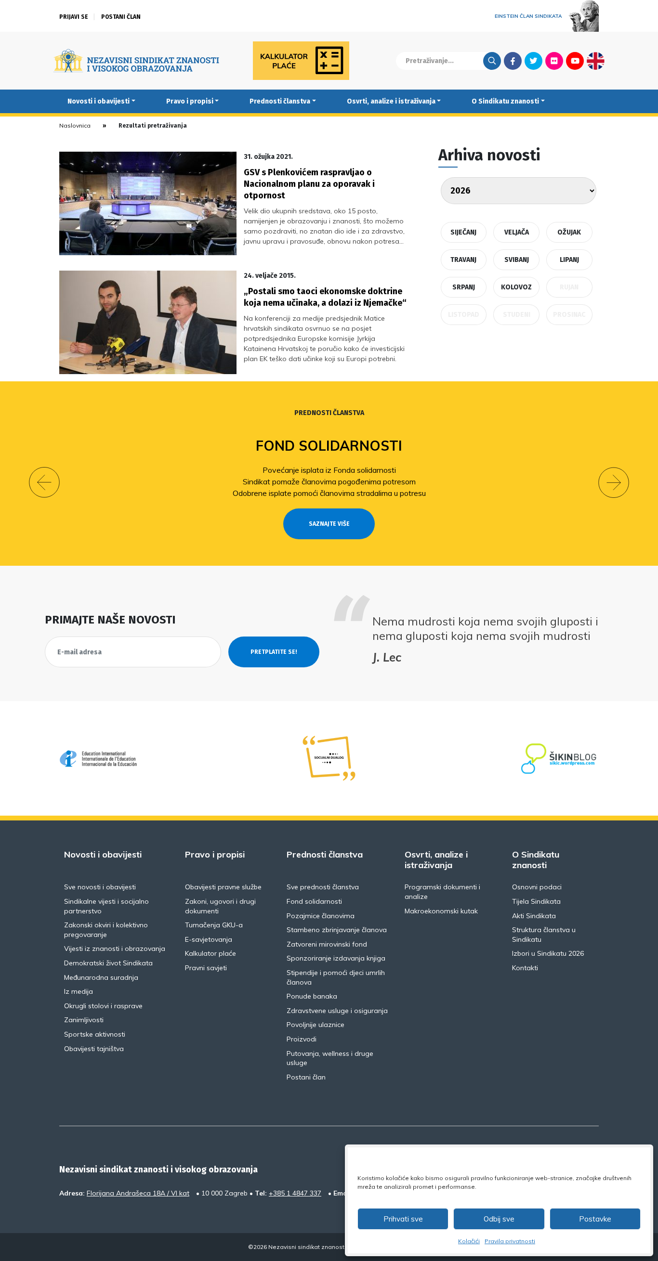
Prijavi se (73, 16)
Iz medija (78, 991)
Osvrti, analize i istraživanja (391, 101)
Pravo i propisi (189, 101)
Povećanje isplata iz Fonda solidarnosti (329, 470)
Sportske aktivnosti (94, 1034)
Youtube (575, 60)
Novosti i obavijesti (98, 101)
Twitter (533, 60)
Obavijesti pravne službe (223, 887)
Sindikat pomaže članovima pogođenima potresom (329, 481)
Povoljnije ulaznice (315, 1024)
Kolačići (469, 1241)
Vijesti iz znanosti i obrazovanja (114, 948)
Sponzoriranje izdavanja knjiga (336, 958)
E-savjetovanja (208, 939)
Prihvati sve (403, 1218)
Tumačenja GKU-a (214, 925)
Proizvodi (301, 1039)
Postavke (595, 1218)
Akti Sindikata (534, 915)
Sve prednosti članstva (323, 887)
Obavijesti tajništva (94, 1048)
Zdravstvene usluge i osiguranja (337, 1010)
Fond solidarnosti (329, 445)
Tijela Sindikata (536, 901)
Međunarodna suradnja (101, 977)
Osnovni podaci (537, 887)
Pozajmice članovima (321, 915)
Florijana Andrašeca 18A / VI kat (138, 1193)
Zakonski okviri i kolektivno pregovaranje (106, 930)
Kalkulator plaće (210, 953)
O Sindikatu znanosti (505, 101)
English (596, 60)
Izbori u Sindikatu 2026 (548, 953)
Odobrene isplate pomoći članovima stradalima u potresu (329, 493)
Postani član (121, 16)
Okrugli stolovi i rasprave (103, 1005)
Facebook (513, 60)
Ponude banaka (312, 996)
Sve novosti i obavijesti (100, 887)
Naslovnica (75, 125)
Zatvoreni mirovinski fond (327, 944)
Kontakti (525, 967)
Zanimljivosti (84, 1019)
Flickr (554, 60)
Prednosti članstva (280, 101)
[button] (44, 482)
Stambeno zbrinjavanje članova (337, 929)
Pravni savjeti (206, 967)
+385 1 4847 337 (295, 1193)
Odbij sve (499, 1218)
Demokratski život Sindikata (108, 963)
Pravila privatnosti (510, 1241)
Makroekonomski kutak (441, 911)
